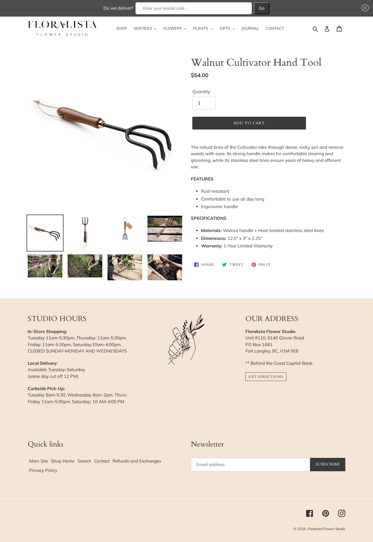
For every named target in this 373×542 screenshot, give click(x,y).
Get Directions (266, 376)
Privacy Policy (43, 470)
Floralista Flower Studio (326, 529)
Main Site (38, 461)
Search (84, 461)
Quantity (201, 91)
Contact (102, 461)
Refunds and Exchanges (136, 461)
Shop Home (63, 461)
